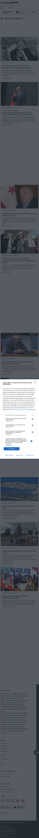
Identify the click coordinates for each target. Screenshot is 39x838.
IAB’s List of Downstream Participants (21, 409)
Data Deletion (9, 455)
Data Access (19, 455)
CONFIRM (11, 449)
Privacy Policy (30, 455)
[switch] (32, 419)
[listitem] (19, 415)
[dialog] (19, 419)
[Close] (35, 383)
